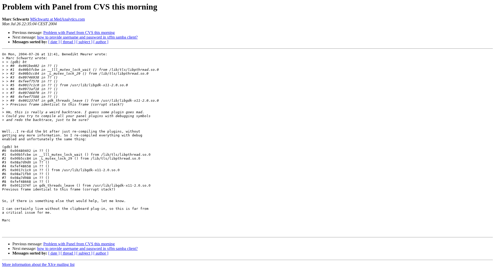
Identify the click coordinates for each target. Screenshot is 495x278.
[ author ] (100, 42)
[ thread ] (68, 42)
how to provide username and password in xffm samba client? (87, 37)
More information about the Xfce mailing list (38, 264)
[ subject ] (84, 42)
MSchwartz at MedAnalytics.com (57, 19)
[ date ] (54, 42)
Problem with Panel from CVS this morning (79, 32)
